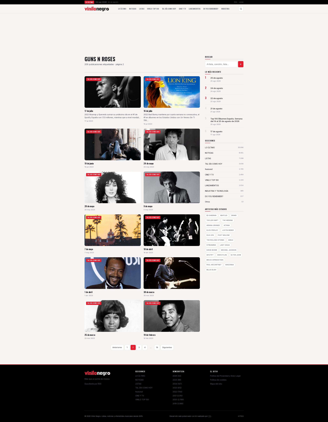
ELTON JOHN (236, 255)
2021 (178, 396)
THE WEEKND (227, 220)
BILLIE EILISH (211, 270)
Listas (241, 2)
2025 (177, 380)
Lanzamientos (194, 8)
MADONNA (229, 265)
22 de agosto (217, 98)
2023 (177, 388)
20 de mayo (89, 206)
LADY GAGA (225, 245)
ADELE (230, 240)
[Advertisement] (164, 32)
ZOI (209, 416)
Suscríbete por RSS (93, 384)
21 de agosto (216, 108)
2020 (178, 399)
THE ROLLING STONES (215, 240)
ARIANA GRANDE (213, 225)
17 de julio (89, 110)
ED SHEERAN (211, 215)
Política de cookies (218, 380)
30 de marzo (149, 292)
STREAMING (211, 245)
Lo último (122, 8)
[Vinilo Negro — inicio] (97, 8)
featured (139, 392)
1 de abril (88, 292)
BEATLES (223, 215)
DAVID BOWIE (212, 250)
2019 (178, 403)
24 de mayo (148, 163)
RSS (235, 2)
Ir (241, 64)
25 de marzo (90, 334)
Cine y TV (182, 8)
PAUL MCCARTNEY (214, 265)
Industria (225, 8)
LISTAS (138, 384)
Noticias (132, 8)
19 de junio (89, 163)
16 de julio (148, 110)
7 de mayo (89, 249)
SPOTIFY (210, 255)
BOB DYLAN (222, 255)
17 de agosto (216, 131)
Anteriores (117, 347)
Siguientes (167, 347)
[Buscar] (241, 8)
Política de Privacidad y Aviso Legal (225, 376)
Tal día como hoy (169, 8)
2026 (177, 376)
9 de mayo (148, 206)
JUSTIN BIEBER (228, 230)
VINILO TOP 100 (142, 399)
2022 (177, 392)
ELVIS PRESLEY (212, 230)
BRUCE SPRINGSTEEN (215, 260)
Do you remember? (210, 8)
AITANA (227, 225)
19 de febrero (149, 334)
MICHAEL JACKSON (228, 250)
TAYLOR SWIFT (212, 220)
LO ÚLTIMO (140, 376)
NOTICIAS (139, 380)
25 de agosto (217, 78)
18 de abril (148, 249)
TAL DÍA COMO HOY (143, 388)
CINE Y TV (139, 396)
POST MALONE (224, 235)
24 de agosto (217, 88)
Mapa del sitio (216, 384)
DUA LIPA (210, 235)
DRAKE (234, 215)
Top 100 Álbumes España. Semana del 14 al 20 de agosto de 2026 (226, 120)
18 (157, 347)
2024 (177, 384)
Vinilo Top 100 (153, 8)
